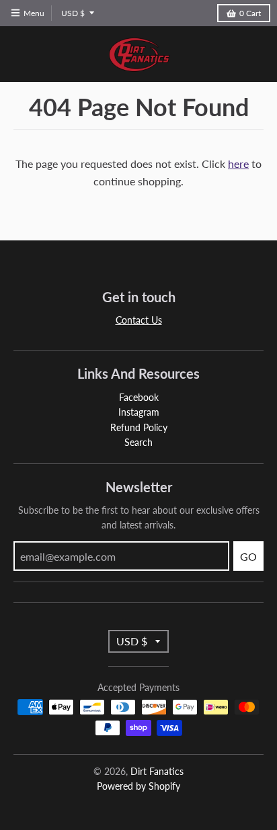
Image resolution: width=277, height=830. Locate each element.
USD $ (73, 13)
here (238, 163)
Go (248, 556)
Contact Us (139, 320)
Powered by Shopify (138, 786)
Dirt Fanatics (157, 771)
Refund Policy (138, 427)
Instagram (138, 412)
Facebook (139, 397)
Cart (250, 13)
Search (138, 442)
